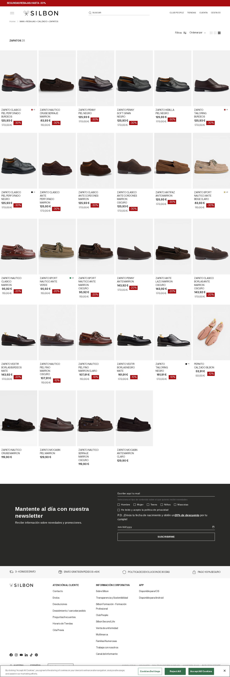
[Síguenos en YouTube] (21, 654)
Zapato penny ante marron (125, 280)
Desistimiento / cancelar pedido (69, 611)
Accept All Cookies (201, 671)
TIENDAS (191, 13)
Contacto (58, 591)
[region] (115, 671)
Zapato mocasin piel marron (50, 452)
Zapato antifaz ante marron (165, 194)
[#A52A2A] (32, 110)
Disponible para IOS (149, 591)
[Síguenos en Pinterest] (36, 654)
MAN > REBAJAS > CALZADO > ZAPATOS (39, 21)
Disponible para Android (151, 598)
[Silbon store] (41, 13)
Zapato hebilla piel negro (165, 112)
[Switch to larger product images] (211, 33)
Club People (102, 615)
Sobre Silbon (102, 591)
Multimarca (102, 635)
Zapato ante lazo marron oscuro (164, 281)
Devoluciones (60, 604)
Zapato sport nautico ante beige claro (203, 196)
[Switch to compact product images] (219, 33)
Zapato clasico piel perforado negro (11, 196)
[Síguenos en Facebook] (11, 654)
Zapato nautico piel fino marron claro (88, 367)
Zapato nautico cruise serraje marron (50, 113)
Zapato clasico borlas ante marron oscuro (204, 283)
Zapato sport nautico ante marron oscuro (87, 283)
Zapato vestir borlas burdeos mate (11, 367)
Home (12, 21)
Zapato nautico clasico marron (11, 281)
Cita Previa (58, 630)
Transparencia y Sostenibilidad (112, 598)
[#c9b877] (224, 192)
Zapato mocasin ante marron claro (127, 453)
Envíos (56, 598)
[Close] (224, 670)
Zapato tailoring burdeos (200, 113)
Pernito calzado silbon (204, 366)
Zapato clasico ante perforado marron (50, 197)
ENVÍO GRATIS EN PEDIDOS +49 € (82, 572)
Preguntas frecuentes (64, 617)
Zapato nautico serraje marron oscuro (88, 455)
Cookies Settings (150, 671)
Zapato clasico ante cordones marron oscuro (127, 197)
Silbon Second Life (105, 622)
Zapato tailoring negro (162, 367)
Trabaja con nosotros (107, 647)
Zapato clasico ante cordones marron (88, 196)
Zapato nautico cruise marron (11, 452)
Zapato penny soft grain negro (125, 113)
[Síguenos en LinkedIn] (26, 654)
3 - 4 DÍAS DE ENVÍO (25, 572)
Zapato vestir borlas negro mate (126, 367)
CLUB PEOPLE (177, 13)
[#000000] (32, 192)
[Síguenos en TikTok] (31, 654)
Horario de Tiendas (63, 624)
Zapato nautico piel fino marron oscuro (50, 369)
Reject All (175, 671)
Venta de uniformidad (107, 628)
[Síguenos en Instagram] (16, 654)
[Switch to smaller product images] (215, 33)
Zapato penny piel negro (87, 112)
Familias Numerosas (106, 641)
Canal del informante (107, 654)
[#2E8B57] (70, 278)
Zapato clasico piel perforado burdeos (11, 113)
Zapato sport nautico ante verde (48, 281)
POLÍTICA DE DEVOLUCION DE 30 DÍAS (149, 572)
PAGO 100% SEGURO (209, 572)
